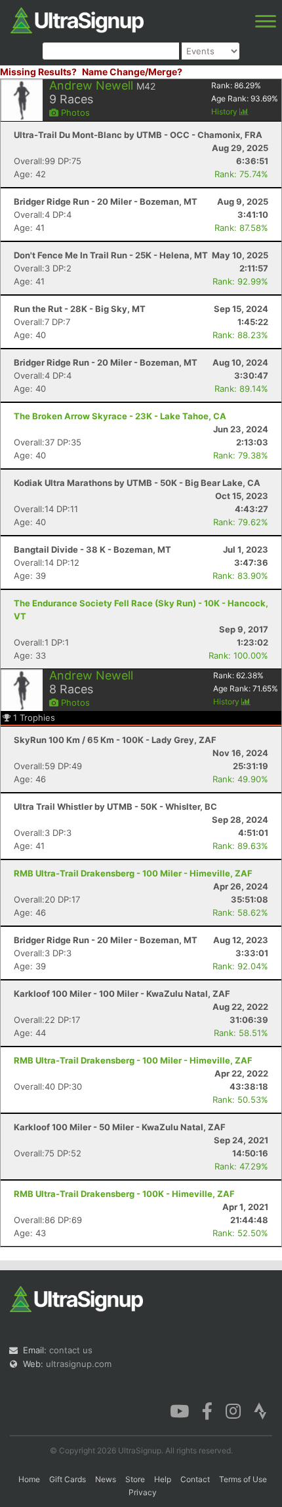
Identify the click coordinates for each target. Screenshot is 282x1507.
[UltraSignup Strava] (260, 1410)
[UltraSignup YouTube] (179, 1410)
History (225, 111)
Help (162, 1479)
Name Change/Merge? (132, 71)
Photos (74, 112)
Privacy (143, 1492)
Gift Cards (67, 1479)
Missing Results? (38, 71)
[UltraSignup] (77, 19)
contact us (70, 1350)
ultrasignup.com (78, 1364)
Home (29, 1479)
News (105, 1479)
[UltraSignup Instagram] (233, 1410)
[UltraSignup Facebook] (207, 1410)
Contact (195, 1479)
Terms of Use (243, 1479)
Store (135, 1479)
